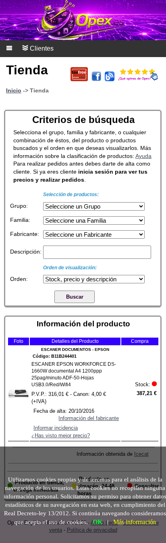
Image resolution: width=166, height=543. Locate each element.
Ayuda (143, 156)
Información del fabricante (88, 418)
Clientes (41, 48)
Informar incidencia (55, 428)
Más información (134, 521)
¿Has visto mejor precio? (60, 435)
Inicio (13, 90)
